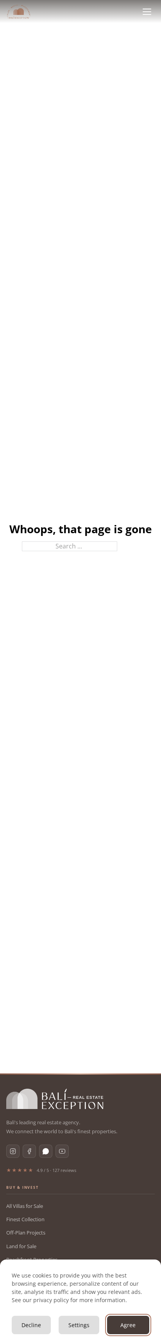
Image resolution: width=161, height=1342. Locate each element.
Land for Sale (21, 1246)
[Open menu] (147, 12)
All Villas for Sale (24, 1205)
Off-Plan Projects (25, 1232)
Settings (78, 1325)
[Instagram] (13, 1151)
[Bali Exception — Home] (54, 1099)
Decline (31, 1325)
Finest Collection (25, 1219)
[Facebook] (29, 1151)
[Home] (18, 12)
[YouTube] (62, 1151)
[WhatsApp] (45, 1151)
